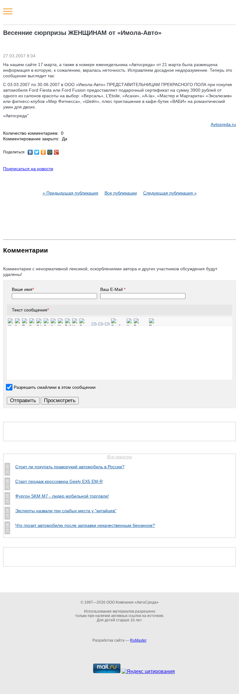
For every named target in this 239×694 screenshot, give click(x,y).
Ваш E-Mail (112, 289)
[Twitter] (37, 152)
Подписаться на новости (28, 168)
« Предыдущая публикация (70, 192)
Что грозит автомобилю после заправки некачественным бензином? (85, 525)
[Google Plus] (56, 152)
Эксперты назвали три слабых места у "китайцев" (65, 510)
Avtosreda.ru (223, 124)
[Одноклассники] (43, 152)
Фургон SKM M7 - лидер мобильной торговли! (62, 496)
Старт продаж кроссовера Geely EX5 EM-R (59, 481)
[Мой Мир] (50, 152)
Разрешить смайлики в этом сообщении (55, 386)
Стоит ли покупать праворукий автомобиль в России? (69, 466)
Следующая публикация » (170, 192)
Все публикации (121, 192)
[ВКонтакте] (30, 152)
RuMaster (138, 640)
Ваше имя (23, 289)
